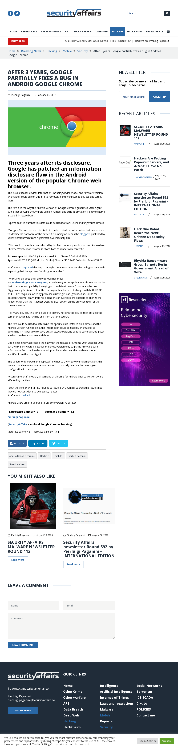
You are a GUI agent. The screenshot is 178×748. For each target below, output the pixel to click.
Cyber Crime (29, 31)
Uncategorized (143, 177)
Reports (106, 721)
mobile (58, 455)
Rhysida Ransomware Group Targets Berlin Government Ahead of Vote (151, 266)
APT (67, 31)
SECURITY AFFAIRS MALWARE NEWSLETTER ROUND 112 (92, 41)
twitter (61, 443)
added (26, 395)
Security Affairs (17, 464)
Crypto (141, 703)
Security (82, 51)
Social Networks (149, 686)
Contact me (145, 715)
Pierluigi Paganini (20, 95)
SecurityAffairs (18, 424)
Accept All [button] (167, 740)
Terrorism (144, 691)
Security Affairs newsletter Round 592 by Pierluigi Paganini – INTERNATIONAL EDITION (89, 549)
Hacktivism (134, 31)
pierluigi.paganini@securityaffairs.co (31, 700)
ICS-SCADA (144, 697)
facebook (19, 443)
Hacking (117, 31)
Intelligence (154, 31)
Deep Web (102, 31)
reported (28, 267)
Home (13, 31)
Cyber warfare (51, 31)
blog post (85, 234)
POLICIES (143, 709)
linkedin (40, 443)
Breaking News (31, 51)
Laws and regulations (117, 703)
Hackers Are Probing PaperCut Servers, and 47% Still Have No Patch (151, 164)
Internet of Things (114, 697)
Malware (139, 143)
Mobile (67, 51)
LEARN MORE (23, 710)
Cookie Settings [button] (147, 740)
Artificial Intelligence (116, 691)
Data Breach (82, 31)
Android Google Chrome (22, 455)
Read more (18, 559)
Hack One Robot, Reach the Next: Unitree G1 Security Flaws (149, 235)
